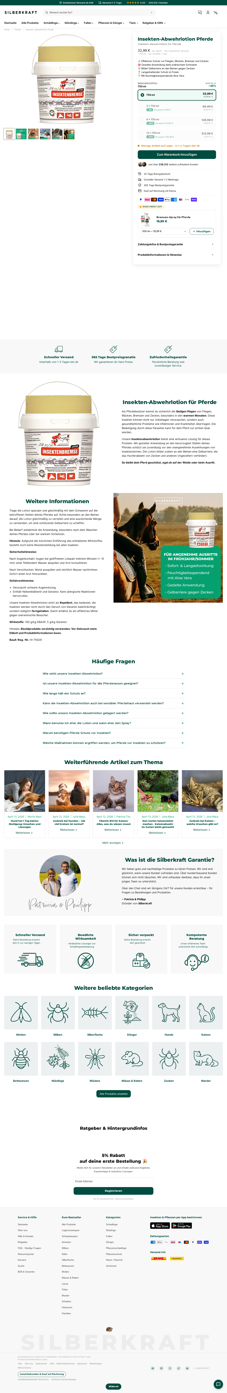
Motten (65, 1271)
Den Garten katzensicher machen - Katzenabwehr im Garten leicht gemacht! (158, 824)
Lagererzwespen (70, 1230)
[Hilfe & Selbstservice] (200, 12)
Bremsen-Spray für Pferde (173, 217)
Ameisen (66, 1242)
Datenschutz (41, 1364)
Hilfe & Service (24, 1368)
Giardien (66, 1313)
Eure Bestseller (71, 1217)
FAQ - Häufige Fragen (29, 1248)
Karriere (22, 1260)
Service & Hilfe (27, 1217)
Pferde (18, 29)
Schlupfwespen (70, 1236)
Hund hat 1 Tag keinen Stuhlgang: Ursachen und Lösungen (25, 824)
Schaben (66, 1301)
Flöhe (65, 1289)
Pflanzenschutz (114, 1254)
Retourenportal (26, 1254)
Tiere (132, 22)
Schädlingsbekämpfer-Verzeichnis (33, 1379)
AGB (52, 1364)
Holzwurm (67, 1307)
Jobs (20, 1364)
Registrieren (113, 1190)
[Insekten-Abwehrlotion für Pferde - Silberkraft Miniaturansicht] (9, 134)
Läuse (65, 1283)
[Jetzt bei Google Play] (181, 1225)
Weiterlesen (23, 832)
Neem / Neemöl (114, 1260)
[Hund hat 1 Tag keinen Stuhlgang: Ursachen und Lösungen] (24, 791)
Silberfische (68, 1260)
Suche (21, 1265)
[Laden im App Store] (160, 1225)
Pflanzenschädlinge (116, 1248)
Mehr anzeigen (112, 842)
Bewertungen (96, 1364)
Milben (65, 1248)
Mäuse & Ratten (70, 1277)
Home (7, 29)
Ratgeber (23, 1242)
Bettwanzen (68, 1265)
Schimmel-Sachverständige (63, 1379)
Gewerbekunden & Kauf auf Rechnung (42, 1374)
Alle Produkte (30, 22)
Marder (65, 1295)
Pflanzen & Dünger (110, 22)
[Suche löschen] (151, 12)
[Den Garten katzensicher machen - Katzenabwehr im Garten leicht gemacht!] (158, 791)
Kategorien (113, 1217)
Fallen (88, 22)
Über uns (22, 1230)
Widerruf (113, 1386)
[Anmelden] (208, 12)
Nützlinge (71, 22)
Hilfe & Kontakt (25, 1236)
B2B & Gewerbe (26, 1271)
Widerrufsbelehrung (65, 1364)
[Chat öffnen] (218, 1384)
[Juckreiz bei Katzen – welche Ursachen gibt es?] (202, 791)
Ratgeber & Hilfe (153, 22)
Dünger (110, 1242)
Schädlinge (51, 22)
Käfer (64, 1254)
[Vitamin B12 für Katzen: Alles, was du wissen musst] (113, 791)
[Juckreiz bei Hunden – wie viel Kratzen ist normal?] (69, 791)
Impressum (82, 1364)
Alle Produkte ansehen (114, 1093)
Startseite (10, 22)
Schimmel (111, 1265)
